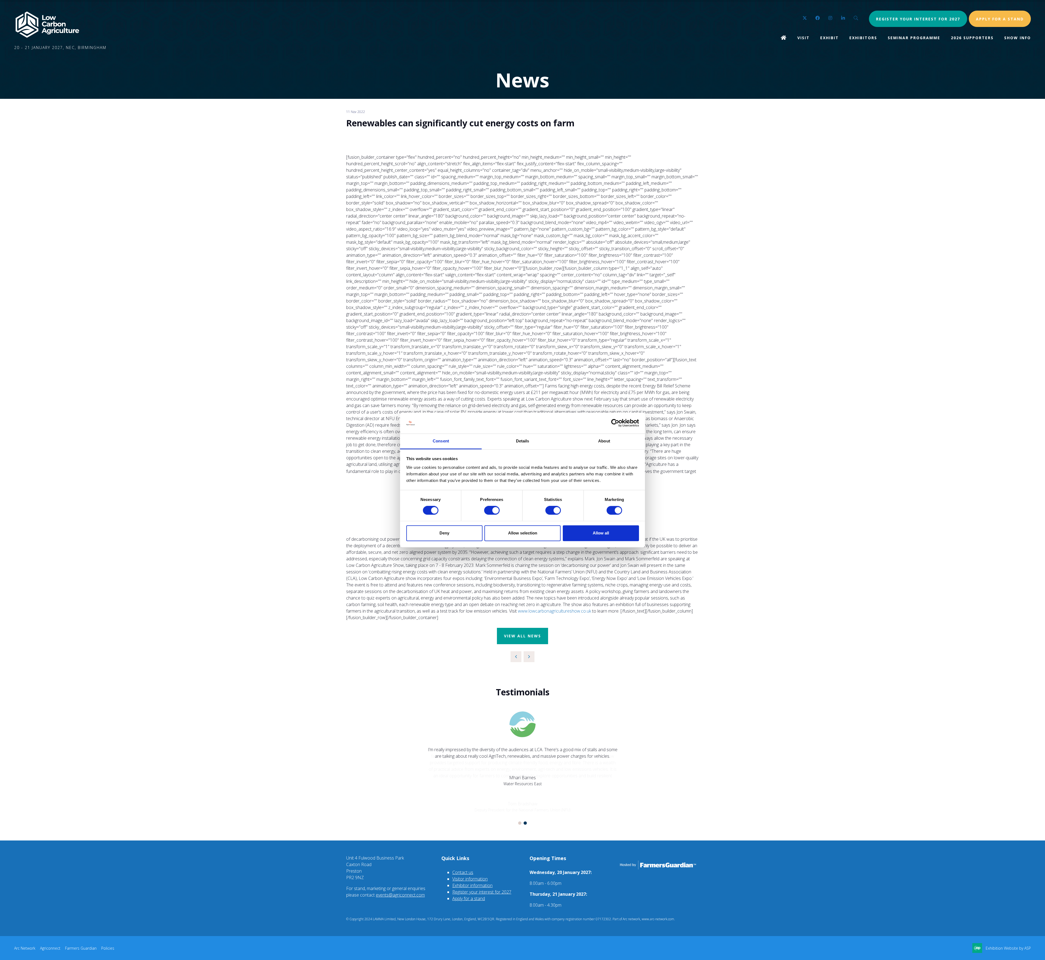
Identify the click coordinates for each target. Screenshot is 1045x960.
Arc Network (24, 948)
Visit (803, 37)
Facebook (817, 18)
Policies (107, 948)
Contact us (462, 872)
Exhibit (829, 37)
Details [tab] (522, 441)
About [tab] (604, 441)
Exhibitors (863, 37)
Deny (444, 533)
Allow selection (522, 533)
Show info (1017, 37)
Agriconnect (50, 948)
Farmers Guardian (81, 948)
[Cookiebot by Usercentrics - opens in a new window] (615, 423)
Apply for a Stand (1000, 19)
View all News (522, 635)
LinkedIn (843, 18)
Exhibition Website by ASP (1008, 948)
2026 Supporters (972, 37)
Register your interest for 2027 (918, 19)
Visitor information (470, 879)
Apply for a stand (468, 898)
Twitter (805, 18)
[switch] (492, 510)
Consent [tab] (441, 441)
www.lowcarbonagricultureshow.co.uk (554, 611)
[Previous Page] (516, 656)
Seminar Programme (914, 37)
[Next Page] (529, 656)
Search (856, 18)
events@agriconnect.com (400, 895)
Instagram (830, 18)
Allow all (601, 533)
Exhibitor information (472, 885)
